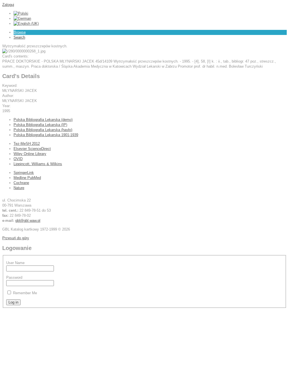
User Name (15, 263)
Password (14, 277)
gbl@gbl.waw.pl (27, 220)
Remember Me (25, 293)
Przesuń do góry (15, 238)
